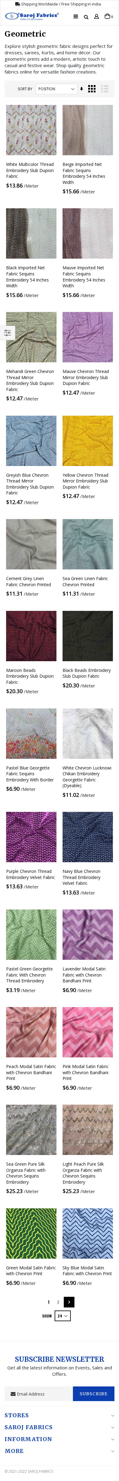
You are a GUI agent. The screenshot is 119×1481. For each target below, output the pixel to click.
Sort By (25, 88)
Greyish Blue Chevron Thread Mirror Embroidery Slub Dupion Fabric (30, 484)
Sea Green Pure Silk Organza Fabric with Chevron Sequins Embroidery (25, 1173)
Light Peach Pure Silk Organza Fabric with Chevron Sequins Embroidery (83, 1173)
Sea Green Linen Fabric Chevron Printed (85, 581)
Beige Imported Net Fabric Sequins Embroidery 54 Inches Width (84, 173)
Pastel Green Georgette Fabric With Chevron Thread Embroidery (29, 975)
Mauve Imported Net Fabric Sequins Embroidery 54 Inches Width (84, 277)
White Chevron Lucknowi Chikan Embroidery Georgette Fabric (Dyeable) (87, 777)
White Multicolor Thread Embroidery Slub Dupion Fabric (30, 170)
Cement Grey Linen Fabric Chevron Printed (28, 581)
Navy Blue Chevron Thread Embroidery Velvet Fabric (81, 877)
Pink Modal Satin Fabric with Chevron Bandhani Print (86, 1072)
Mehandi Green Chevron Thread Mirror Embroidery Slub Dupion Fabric (30, 380)
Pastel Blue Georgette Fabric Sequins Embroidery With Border (30, 774)
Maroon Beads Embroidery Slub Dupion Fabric (30, 676)
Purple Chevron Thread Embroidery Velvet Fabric (30, 874)
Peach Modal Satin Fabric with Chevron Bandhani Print (31, 1072)
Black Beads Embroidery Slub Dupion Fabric (87, 673)
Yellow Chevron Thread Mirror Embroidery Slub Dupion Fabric (85, 481)
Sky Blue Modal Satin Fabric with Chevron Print (87, 1271)
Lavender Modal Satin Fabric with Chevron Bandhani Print (84, 975)
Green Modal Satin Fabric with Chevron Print (31, 1271)
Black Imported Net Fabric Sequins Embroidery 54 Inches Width (27, 277)
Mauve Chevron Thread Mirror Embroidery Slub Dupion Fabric (86, 377)
